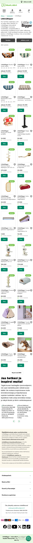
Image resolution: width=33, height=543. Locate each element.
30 (8, 68)
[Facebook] (5, 526)
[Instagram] (9, 526)
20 (4, 68)
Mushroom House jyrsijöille (6, 132)
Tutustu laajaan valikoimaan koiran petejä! (13, 439)
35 (11, 68)
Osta (4, 76)
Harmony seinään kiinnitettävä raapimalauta (8, 198)
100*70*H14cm (28, 100)
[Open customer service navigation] (29, 539)
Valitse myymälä (27, 1)
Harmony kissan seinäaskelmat (21, 355)
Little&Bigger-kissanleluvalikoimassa (11, 442)
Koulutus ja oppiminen (9, 495)
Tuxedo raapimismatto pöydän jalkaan (23, 324)
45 (1, 68)
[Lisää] (15, 65)
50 (18, 68)
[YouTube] (14, 526)
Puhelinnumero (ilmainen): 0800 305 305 (16, 510)
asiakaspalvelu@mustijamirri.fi (16, 508)
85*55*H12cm (21, 100)
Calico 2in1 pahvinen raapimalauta (23, 198)
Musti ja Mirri (6, 482)
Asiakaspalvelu (6, 475)
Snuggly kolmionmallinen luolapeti (7, 324)
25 (6, 68)
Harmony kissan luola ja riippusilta (23, 166)
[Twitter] (19, 526)
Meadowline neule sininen (6, 98)
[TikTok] (28, 526)
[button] (9, 412)
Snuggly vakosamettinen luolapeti (23, 292)
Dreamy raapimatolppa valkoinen (7, 292)
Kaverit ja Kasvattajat (8, 488)
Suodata (8, 40)
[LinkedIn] (24, 526)
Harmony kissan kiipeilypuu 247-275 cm (7, 166)
